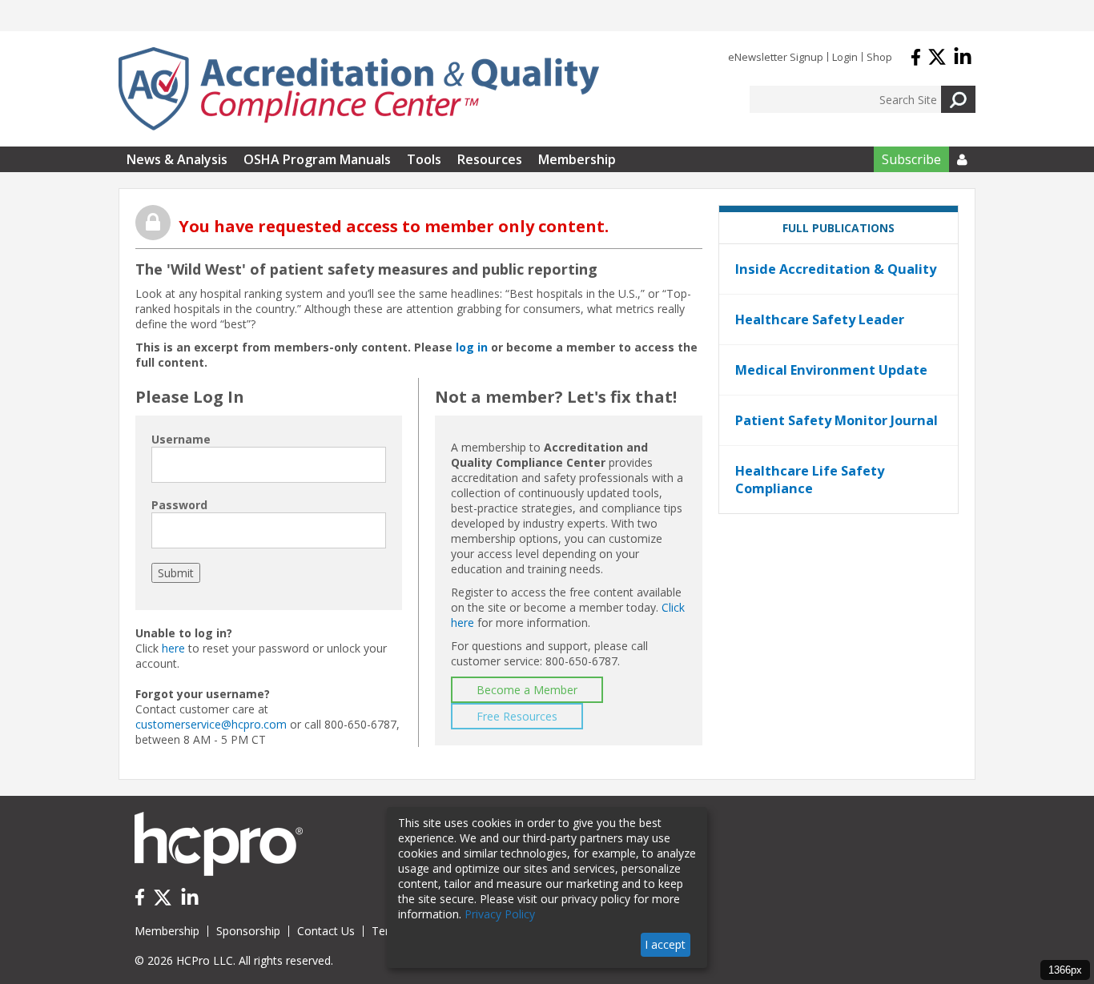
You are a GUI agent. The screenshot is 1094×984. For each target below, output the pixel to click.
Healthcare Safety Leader (819, 319)
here (173, 648)
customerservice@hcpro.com (211, 724)
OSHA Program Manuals (317, 159)
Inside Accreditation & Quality (835, 269)
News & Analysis (177, 159)
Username (181, 439)
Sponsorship (248, 930)
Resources (489, 159)
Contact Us (326, 930)
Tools (424, 159)
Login (845, 57)
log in (472, 347)
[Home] (359, 89)
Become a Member (527, 689)
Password (179, 504)
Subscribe (911, 159)
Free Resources (517, 716)
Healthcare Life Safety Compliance (809, 479)
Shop (879, 57)
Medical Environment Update (831, 370)
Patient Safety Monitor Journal (836, 420)
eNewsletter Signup (775, 57)
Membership (577, 159)
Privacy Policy (500, 914)
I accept (665, 944)
